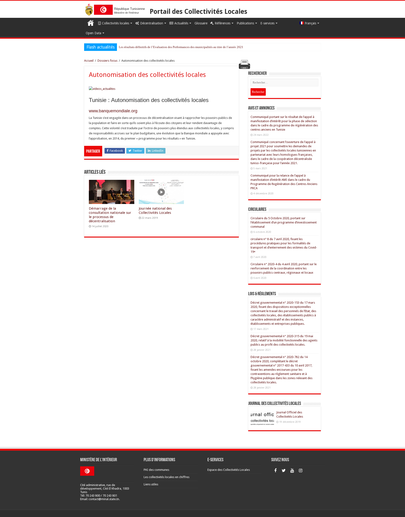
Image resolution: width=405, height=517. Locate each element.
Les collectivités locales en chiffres (166, 477)
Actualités (181, 23)
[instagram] (300, 470)
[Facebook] (275, 470)
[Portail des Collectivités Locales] (89, 9)
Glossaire (201, 23)
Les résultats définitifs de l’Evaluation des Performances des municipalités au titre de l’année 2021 (181, 47)
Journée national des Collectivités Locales (155, 210)
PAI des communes (156, 470)
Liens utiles (151, 484)
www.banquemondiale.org (113, 111)
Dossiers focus (107, 60)
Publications (245, 23)
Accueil (90, 23)
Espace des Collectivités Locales (228, 470)
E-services (267, 23)
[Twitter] (284, 470)
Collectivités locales (115, 23)
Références (222, 23)
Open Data (93, 33)
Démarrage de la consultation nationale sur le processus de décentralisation (110, 214)
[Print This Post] (244, 64)
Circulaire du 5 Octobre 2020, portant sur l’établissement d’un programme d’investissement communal (284, 222)
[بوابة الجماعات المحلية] (103, 9)
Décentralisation (151, 23)
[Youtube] (292, 470)
